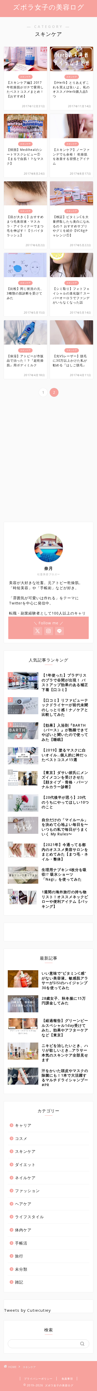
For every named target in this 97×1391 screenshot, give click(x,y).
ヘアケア (23, 1203)
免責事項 (67, 1378)
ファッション (27, 1190)
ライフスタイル (29, 1216)
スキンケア (25, 1151)
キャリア (23, 1125)
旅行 (19, 1255)
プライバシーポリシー (38, 1378)
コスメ (21, 1138)
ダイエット (25, 1164)
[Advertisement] (48, 465)
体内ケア (23, 1229)
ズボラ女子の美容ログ (48, 7)
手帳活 (21, 1243)
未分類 (21, 1269)
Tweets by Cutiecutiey (27, 1310)
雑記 (19, 1282)
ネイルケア (25, 1177)
